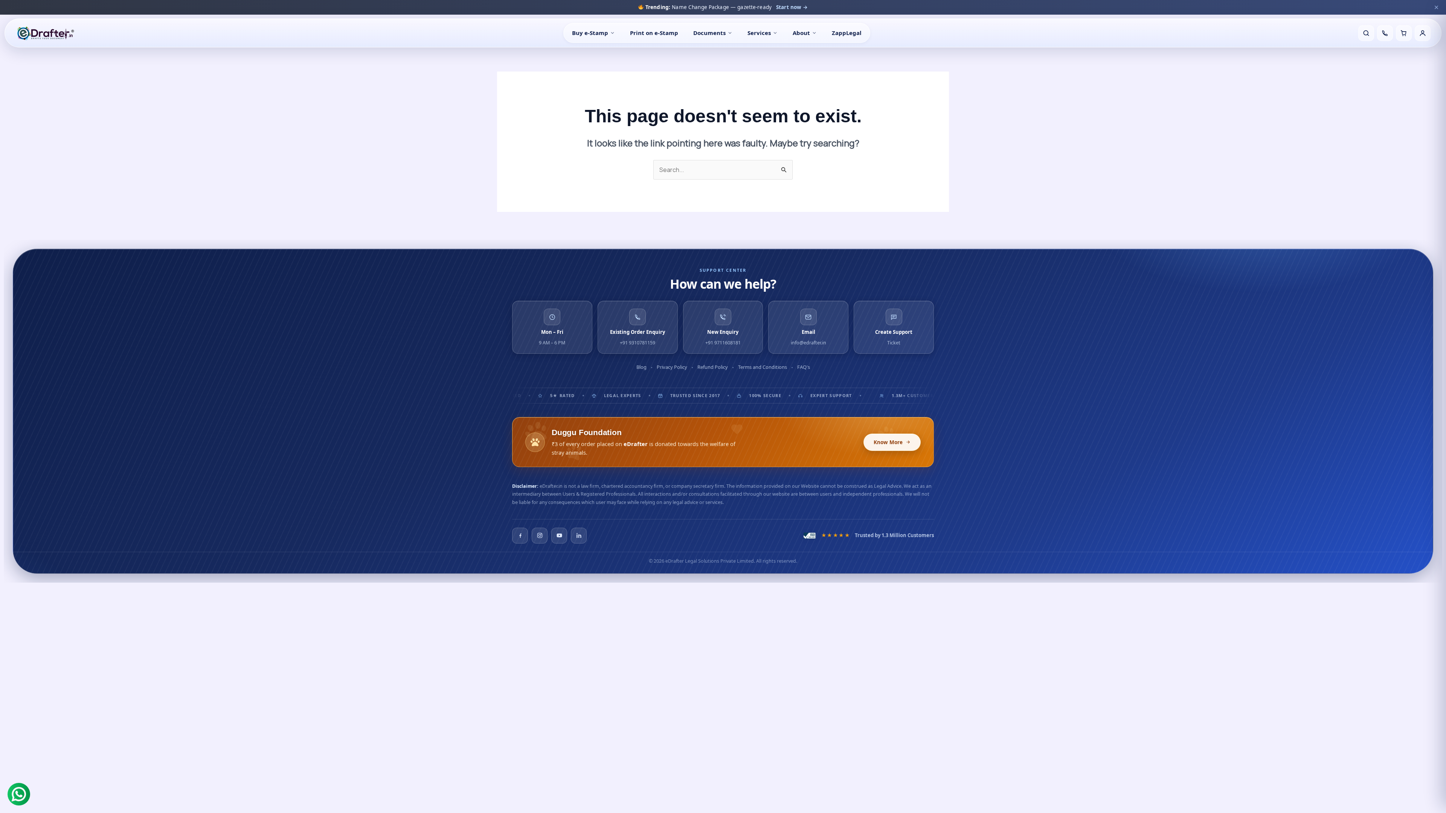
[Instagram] (540, 536)
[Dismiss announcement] (1436, 7)
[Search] (1366, 33)
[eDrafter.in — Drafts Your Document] (45, 33)
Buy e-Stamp (590, 33)
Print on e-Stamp (654, 33)
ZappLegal (847, 33)
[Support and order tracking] (1385, 33)
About (801, 33)
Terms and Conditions (762, 367)
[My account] (1423, 33)
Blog (641, 367)
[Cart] (1404, 33)
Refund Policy (712, 367)
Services (759, 33)
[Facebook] (520, 536)
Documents (709, 33)
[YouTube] (559, 536)
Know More (888, 442)
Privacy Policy (672, 367)
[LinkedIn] (579, 536)
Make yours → (805, 7)
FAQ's (803, 367)
